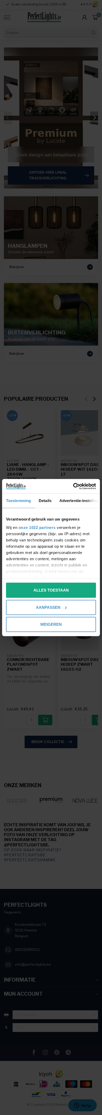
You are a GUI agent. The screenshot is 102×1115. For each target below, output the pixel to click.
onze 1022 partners (37, 527)
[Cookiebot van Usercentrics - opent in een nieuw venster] (73, 486)
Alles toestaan (51, 590)
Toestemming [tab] (18, 500)
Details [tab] (45, 500)
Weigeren (51, 624)
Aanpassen (48, 607)
